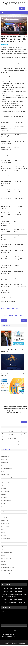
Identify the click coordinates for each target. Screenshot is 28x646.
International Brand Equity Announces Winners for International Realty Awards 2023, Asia (24, 320)
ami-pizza (4, 459)
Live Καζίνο (5, 517)
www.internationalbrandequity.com (9, 308)
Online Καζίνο (5, 523)
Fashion (4, 494)
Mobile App (5, 520)
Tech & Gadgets (6, 549)
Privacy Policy (22, 643)
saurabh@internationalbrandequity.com (13, 315)
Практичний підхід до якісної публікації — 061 (13, 431)
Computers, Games (7, 482)
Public (3, 532)
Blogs (3, 465)
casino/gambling (6, 480)
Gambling (4, 497)
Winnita (4, 564)
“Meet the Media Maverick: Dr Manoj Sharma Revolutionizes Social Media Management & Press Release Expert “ (13, 349)
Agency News (4, 44)
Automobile (5, 462)
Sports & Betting (6, 547)
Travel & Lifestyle (6, 558)
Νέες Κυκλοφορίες (7, 570)
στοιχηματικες (6, 573)
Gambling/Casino (6, 500)
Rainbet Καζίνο (6, 538)
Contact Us (6, 643)
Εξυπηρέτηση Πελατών (8, 567)
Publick (4, 535)
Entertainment (5, 491)
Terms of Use (14, 643)
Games (4, 503)
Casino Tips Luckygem (7, 477)
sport (3, 544)
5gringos (4, 453)
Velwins (4, 561)
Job (3, 512)
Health (3, 506)
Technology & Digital (7, 552)
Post (3, 529)
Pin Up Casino (5, 526)
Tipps (3, 555)
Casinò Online (5, 474)
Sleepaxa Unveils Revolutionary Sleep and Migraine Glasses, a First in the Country (5, 320)
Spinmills (4, 541)
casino (3, 471)
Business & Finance (7, 468)
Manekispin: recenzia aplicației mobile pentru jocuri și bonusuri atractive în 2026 (14, 438)
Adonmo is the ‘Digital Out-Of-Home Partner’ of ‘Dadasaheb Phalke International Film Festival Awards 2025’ (13, 373)
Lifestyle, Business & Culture (9, 515)
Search (23, 8)
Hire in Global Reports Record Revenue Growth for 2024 (13, 396)
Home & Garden (6, 509)
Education (4, 488)
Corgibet (4, 485)
